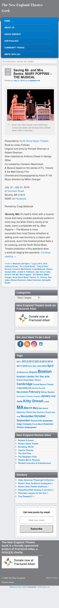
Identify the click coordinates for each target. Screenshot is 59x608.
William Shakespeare (26, 427)
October (40, 416)
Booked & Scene (26, 440)
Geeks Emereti (12, 34)
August (33, 372)
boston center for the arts (33, 376)
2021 (35, 366)
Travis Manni (37, 424)
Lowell (46, 401)
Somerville (36, 420)
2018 (25, 366)
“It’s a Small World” (27, 266)
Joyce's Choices (25, 450)
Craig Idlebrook (38, 269)
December (22, 392)
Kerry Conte (45, 271)
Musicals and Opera (21, 263)
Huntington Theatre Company (28, 396)
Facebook (21, 198)
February (34, 392)
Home (7, 21)
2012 (25, 361)
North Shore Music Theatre (33, 141)
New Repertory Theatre (42, 412)
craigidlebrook (34, 80)
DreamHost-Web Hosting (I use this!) (35, 489)
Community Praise (14, 48)
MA (17, 274)
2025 (44, 366)
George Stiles (10, 271)
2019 (30, 366)
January (45, 396)
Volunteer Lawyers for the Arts (32, 493)
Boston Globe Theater (28, 443)
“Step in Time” (42, 266)
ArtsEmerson (23, 372)
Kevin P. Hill (10, 274)
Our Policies (11, 41)
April (50, 366)
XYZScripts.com (44, 587)
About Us (9, 27)
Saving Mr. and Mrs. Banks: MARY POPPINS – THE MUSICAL (32, 73)
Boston (45, 371)
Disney (49, 269)
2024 (39, 366)
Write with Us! (12, 54)
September (24, 420)
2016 (45, 263)
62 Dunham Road (14, 191)
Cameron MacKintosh (21, 269)
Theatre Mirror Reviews (29, 459)
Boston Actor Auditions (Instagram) (34, 483)
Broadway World (26, 446)
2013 (40, 263)
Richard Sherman (18, 280)
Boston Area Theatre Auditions (32, 486)
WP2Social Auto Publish (18, 587)
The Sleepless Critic (27, 456)
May (35, 408)
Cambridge (24, 384)
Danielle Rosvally (38, 388)
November (27, 416)
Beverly (8, 269)
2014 (38, 361)
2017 (19, 366)
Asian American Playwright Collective (35, 479)
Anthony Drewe (11, 266)
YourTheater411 (25, 496)
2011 (19, 361)
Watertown (48, 423)
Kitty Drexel (33, 400)
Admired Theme (52, 578)
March (28, 408)
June (20, 401)
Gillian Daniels (48, 392)
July (37, 271)
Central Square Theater (43, 384)
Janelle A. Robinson (25, 271)
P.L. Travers (42, 277)
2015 (44, 361)
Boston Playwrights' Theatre (29, 380)
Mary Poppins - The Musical (31, 274)
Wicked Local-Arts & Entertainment (34, 463)
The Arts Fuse (24, 453)
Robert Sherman (34, 280)
